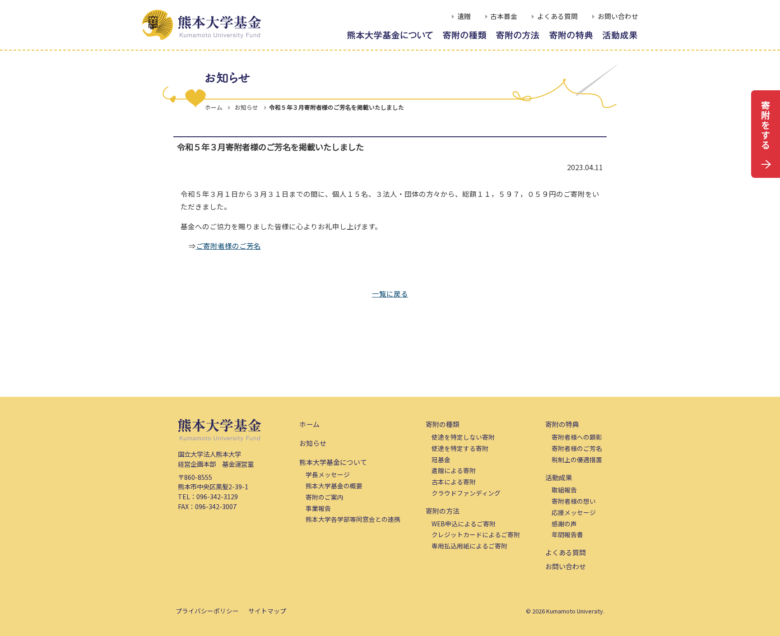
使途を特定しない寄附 (463, 436)
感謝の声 (564, 523)
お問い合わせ (618, 16)
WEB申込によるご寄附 (464, 523)
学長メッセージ (328, 474)
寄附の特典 (562, 424)
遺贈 (464, 16)
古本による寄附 (454, 481)
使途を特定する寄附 (460, 448)
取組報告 (564, 489)
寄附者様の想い (574, 501)
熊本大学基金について (333, 462)
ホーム (214, 107)
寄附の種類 (443, 424)
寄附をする (765, 124)
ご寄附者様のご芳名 (228, 246)
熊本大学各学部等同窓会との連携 (353, 519)
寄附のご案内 (325, 496)
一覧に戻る (390, 293)
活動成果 (558, 477)
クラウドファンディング (466, 492)
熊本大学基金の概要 (334, 485)
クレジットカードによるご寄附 (476, 534)
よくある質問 (557, 16)
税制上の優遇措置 (577, 459)
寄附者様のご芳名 (577, 448)
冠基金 (441, 459)
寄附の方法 (443, 510)
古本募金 (503, 16)
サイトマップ (267, 610)
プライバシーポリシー (207, 610)
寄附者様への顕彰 (577, 436)
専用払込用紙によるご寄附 (469, 545)
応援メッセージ (574, 512)
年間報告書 (567, 534)
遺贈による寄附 (454, 470)
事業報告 (318, 508)
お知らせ (312, 443)
